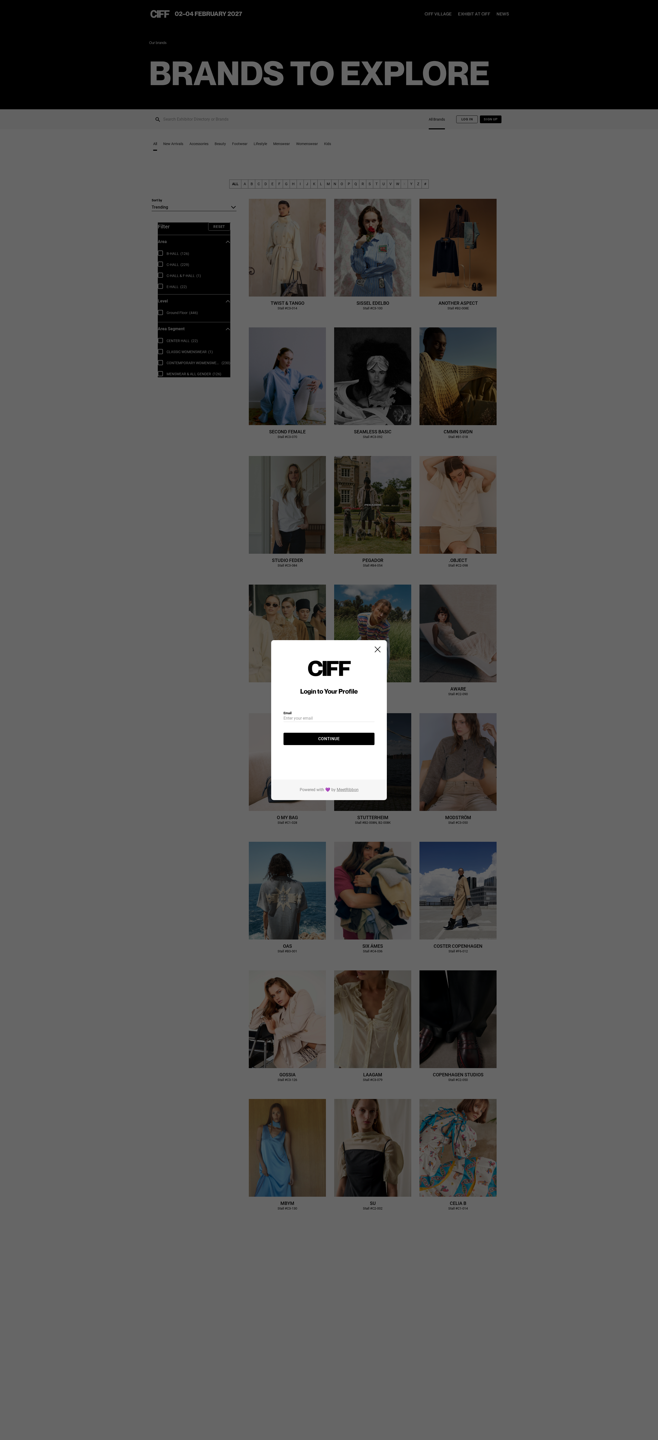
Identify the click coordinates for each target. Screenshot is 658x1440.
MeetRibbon (348, 789)
